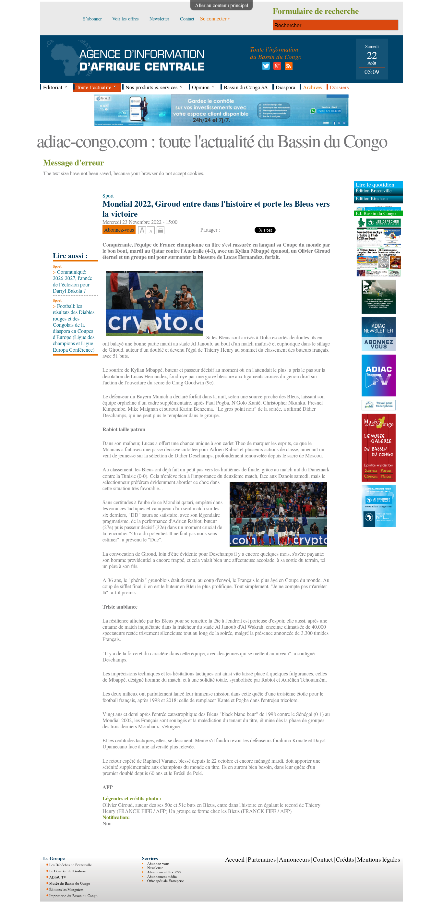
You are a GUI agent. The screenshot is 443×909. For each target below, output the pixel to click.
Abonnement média (162, 876)
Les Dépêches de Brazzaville (70, 864)
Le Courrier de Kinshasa (67, 870)
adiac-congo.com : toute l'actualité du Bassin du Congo (212, 140)
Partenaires (262, 859)
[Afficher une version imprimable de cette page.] (160, 229)
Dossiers (339, 87)
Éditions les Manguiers (66, 889)
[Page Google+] (276, 67)
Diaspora (285, 87)
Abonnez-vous (158, 863)
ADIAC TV (57, 877)
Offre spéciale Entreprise (165, 880)
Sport (57, 266)
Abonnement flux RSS (164, 871)
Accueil (235, 859)
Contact (323, 859)
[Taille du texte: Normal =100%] (151, 230)
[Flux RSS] (287, 67)
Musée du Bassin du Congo (69, 883)
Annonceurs (294, 859)
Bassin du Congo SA (246, 87)
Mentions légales (378, 859)
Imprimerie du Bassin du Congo (73, 895)
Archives (312, 87)
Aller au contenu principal (221, 5)
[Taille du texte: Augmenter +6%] (142, 230)
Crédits (345, 859)
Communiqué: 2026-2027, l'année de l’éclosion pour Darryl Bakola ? (72, 281)
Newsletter (155, 867)
